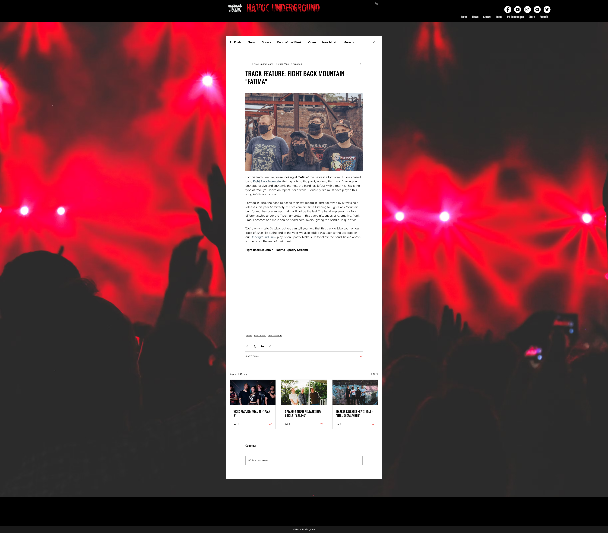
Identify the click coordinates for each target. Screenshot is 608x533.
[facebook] (507, 9)
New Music (329, 42)
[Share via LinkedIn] (262, 346)
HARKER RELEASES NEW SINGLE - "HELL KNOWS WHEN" (354, 413)
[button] (377, 3)
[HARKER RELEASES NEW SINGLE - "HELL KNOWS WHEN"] (355, 392)
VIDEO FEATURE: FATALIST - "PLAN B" (252, 413)
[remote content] (304, 282)
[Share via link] (270, 346)
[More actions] (361, 64)
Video (312, 42)
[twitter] (547, 9)
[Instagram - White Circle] (527, 9)
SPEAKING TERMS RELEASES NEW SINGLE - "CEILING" (303, 413)
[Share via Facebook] (246, 346)
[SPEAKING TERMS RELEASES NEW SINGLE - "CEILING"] (304, 392)
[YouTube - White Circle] (517, 9)
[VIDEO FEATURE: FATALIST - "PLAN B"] (253, 392)
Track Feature (275, 335)
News (252, 42)
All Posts (235, 42)
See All (374, 373)
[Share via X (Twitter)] (254, 346)
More (347, 42)
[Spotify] (537, 9)
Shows (266, 42)
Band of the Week (289, 42)
